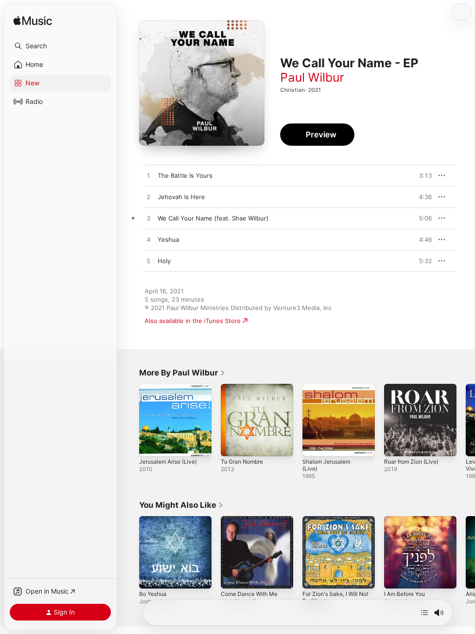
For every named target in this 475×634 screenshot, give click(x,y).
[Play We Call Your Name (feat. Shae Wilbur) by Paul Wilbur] (148, 218)
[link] (182, 373)
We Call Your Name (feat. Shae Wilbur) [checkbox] (213, 218)
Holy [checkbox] (164, 261)
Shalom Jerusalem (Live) (326, 465)
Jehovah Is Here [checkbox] (181, 197)
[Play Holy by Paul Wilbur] (148, 261)
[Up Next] (424, 612)
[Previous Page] (129, 420)
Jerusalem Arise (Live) (168, 461)
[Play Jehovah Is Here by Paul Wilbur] (148, 197)
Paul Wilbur (312, 77)
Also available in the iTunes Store (193, 320)
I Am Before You (404, 593)
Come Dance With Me (249, 593)
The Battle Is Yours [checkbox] (185, 175)
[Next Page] (465, 420)
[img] (32, 21)
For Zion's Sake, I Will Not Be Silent (335, 597)
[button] (60, 46)
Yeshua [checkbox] (168, 239)
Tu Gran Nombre (242, 461)
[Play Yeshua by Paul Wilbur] (148, 240)
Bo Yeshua (153, 593)
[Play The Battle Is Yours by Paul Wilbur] (148, 176)
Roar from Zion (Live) (411, 461)
